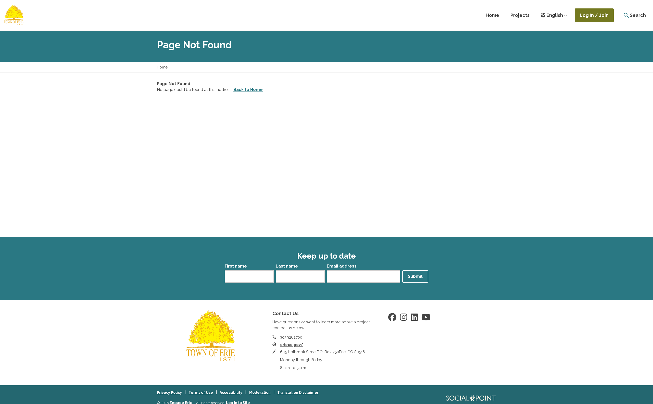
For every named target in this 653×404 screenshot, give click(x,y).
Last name (287, 266)
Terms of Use (201, 392)
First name (236, 266)
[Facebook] (392, 319)
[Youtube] (426, 319)
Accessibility (231, 392)
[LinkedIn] (414, 319)
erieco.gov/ (291, 344)
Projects (520, 15)
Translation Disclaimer (298, 392)
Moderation (260, 392)
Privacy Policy (169, 392)
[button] (554, 15)
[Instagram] (403, 319)
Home (492, 15)
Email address (342, 266)
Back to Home (248, 89)
